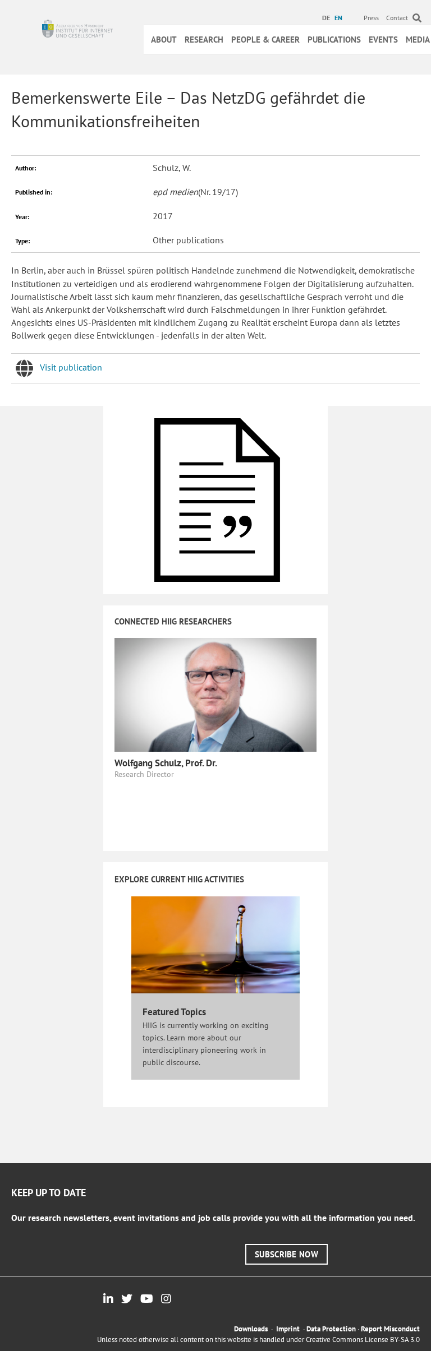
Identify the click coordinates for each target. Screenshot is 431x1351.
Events (383, 39)
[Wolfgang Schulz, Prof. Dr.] (215, 693)
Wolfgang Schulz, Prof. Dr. (165, 763)
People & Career (265, 39)
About (164, 39)
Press (371, 17)
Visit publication (71, 367)
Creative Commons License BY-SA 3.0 (363, 1339)
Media (418, 39)
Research (204, 39)
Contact (397, 17)
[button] (286, 1254)
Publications (334, 39)
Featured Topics (174, 1012)
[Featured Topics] (215, 944)
